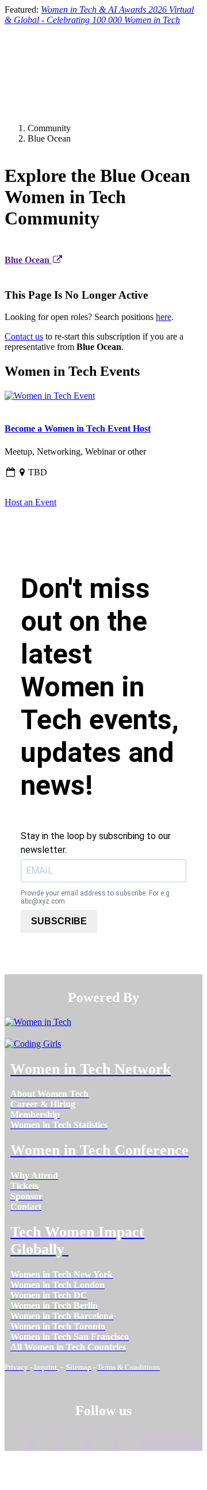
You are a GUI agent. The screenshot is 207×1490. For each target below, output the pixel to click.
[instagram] (73, 1441)
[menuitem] (49, 1094)
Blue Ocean (28, 260)
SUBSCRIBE (59, 921)
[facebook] (16, 1441)
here (163, 317)
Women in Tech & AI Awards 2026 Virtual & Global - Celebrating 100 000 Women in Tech (99, 15)
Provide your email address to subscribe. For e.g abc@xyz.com (95, 897)
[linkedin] (44, 1441)
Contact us (24, 336)
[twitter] (101, 1441)
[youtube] (129, 1441)
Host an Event (30, 502)
